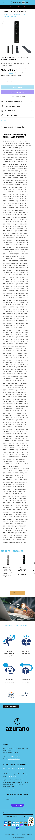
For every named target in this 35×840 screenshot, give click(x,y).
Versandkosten (12, 776)
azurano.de (9, 831)
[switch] (31, 825)
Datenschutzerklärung (10, 834)
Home (6, 11)
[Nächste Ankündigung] (32, 7)
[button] (3, 2)
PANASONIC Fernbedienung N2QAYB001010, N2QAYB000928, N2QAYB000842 (7, 570)
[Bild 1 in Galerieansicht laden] (8, 49)
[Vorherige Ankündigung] (3, 7)
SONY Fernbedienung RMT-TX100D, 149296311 (22, 570)
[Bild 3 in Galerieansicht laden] (26, 49)
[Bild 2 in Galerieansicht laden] (17, 49)
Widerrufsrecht (29, 831)
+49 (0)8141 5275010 (13, 756)
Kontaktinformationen (18, 837)
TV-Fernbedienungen (17, 11)
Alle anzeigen (17, 593)
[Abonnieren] (29, 799)
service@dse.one (14, 759)
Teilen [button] (5, 120)
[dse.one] (21, 831)
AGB (18, 834)
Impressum (29, 834)
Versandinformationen (13, 789)
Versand (11, 72)
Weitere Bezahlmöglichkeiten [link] (17, 96)
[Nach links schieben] (2, 50)
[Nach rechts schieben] (33, 50)
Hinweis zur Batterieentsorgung (13, 768)
